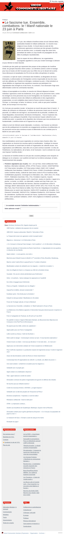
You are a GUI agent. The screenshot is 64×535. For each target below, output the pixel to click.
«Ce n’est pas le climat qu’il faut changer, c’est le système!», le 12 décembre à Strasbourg (33, 244)
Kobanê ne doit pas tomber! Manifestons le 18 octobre (23, 298)
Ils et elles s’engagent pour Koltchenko (18, 282)
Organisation (34, 533)
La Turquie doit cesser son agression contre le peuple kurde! (25, 236)
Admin (60, 533)
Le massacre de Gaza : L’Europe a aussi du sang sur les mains (25, 417)
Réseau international (29, 521)
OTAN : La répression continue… (16, 403)
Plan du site (6, 445)
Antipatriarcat (27, 510)
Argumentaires (7, 520)
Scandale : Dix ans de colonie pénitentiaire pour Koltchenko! (25, 274)
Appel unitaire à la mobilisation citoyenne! (19, 372)
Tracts (5, 517)
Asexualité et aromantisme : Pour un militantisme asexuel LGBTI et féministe (31, 441)
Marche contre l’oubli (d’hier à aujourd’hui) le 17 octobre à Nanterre (26, 262)
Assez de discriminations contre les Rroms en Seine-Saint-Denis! (26, 356)
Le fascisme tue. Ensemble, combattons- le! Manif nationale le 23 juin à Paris (29, 306)
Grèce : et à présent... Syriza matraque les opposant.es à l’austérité (26, 278)
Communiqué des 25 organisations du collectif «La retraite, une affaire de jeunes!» (31, 360)
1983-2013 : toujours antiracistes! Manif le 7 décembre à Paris (25, 232)
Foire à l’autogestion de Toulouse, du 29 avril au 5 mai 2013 (24, 316)
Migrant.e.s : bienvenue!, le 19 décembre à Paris (21, 240)
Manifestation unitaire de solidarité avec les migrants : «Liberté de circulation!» (30, 266)
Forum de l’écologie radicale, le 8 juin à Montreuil (21, 302)
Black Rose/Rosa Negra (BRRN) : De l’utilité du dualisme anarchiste (30, 472)
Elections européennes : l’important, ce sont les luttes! (23, 395)
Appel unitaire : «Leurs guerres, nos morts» (20, 254)
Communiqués (7, 512)
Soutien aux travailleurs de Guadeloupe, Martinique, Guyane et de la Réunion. (30, 407)
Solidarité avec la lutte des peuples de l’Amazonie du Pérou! (25, 391)
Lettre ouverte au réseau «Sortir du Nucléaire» (21, 334)
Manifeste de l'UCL (8, 437)
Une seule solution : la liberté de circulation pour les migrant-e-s (25, 364)
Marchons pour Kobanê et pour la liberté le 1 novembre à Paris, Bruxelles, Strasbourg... (33, 258)
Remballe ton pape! (13, 421)
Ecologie (26, 515)
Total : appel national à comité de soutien (19, 376)
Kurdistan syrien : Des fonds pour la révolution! (20, 294)
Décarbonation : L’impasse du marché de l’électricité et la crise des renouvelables (32, 452)
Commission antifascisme (20, 32)
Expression (25, 533)
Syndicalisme (27, 526)
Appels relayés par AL (30, 225)
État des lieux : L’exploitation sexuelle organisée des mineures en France (31, 466)
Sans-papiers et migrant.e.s (31, 523)
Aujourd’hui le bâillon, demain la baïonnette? (20, 290)
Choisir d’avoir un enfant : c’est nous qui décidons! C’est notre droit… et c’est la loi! (31, 342)
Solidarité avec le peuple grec (15, 368)
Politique (26, 518)
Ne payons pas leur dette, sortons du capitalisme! (21, 326)
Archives (11, 225)
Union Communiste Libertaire (12, 533)
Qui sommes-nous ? (9, 434)
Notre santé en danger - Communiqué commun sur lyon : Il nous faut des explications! (32, 338)
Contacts (5, 439)
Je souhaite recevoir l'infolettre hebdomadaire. (23, 205)
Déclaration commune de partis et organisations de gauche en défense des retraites (31, 380)
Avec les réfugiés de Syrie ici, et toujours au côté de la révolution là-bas (28, 270)
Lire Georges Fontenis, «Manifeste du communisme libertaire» (31, 459)
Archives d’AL (19, 225)
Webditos (6, 514)
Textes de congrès (8, 523)
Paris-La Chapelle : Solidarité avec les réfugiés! (21, 286)
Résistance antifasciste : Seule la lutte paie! (20, 399)
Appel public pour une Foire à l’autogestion (19, 330)
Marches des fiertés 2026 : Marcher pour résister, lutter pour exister (31, 493)
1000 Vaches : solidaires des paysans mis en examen (22, 228)
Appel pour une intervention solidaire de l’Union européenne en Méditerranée (29, 346)
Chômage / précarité (29, 512)
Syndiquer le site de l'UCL (12, 442)
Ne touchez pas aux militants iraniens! (18, 383)
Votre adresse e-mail (12, 208)
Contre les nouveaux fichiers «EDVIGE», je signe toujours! (24, 387)
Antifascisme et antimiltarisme (32, 507)
